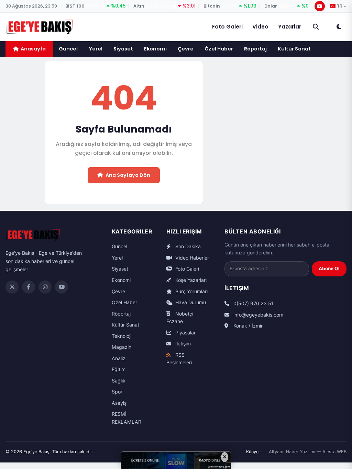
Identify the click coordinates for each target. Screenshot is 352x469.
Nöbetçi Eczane (179, 317)
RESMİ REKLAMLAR (126, 418)
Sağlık (118, 381)
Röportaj (255, 48)
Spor (117, 391)
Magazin (121, 347)
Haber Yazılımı (300, 451)
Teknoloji (121, 336)
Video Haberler (191, 258)
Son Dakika (187, 246)
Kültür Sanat (294, 48)
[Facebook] (28, 287)
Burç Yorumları (191, 291)
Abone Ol (329, 268)
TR (339, 6)
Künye (252, 451)
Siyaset (123, 48)
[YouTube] (320, 6)
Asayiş (119, 403)
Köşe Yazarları (190, 280)
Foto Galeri (227, 26)
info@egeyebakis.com (257, 315)
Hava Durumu (190, 302)
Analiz (118, 358)
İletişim (182, 343)
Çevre (186, 48)
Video (260, 26)
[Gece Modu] (338, 27)
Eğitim (118, 369)
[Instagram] (45, 287)
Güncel (68, 48)
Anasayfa (33, 48)
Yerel (95, 48)
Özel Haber (219, 48)
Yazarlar (289, 26)
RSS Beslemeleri (179, 359)
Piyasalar (185, 332)
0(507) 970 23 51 (253, 303)
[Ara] (316, 27)
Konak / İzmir (247, 326)
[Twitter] (12, 287)
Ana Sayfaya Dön (128, 175)
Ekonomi (155, 48)
